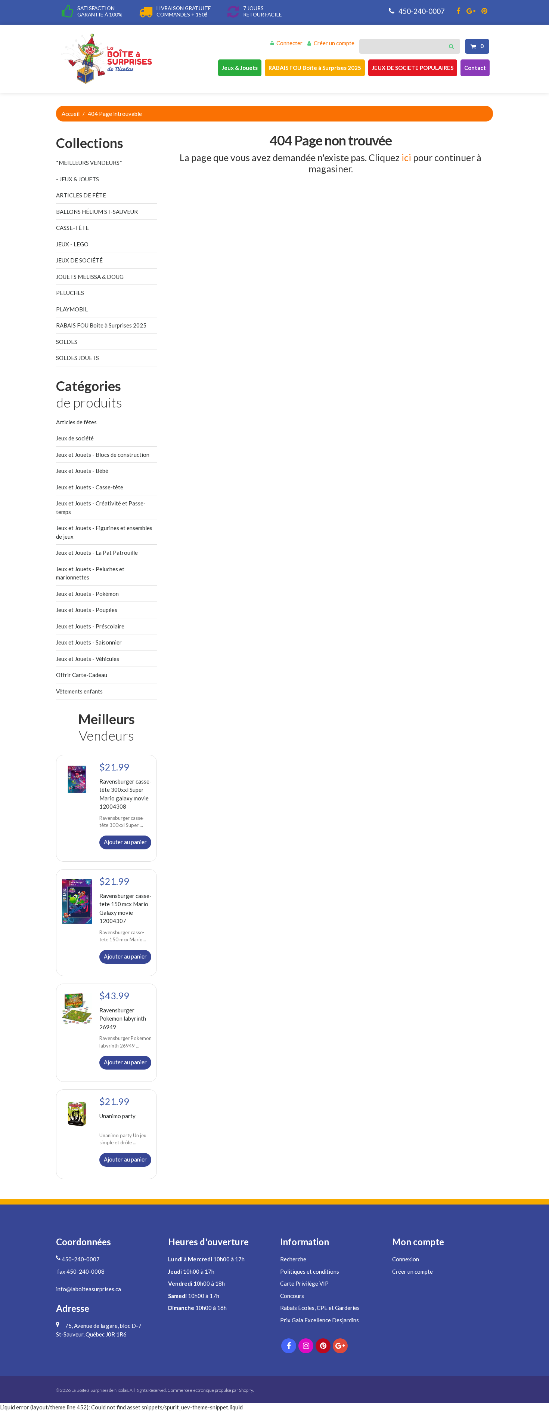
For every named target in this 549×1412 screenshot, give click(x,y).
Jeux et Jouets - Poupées (86, 609)
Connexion (405, 1259)
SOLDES (66, 341)
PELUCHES (70, 292)
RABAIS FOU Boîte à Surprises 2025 (315, 67)
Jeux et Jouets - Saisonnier (89, 642)
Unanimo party (117, 1116)
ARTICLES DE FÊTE (81, 195)
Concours (292, 1295)
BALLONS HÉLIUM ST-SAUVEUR (97, 211)
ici (406, 157)
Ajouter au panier (125, 842)
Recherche (293, 1259)
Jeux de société (75, 438)
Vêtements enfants (79, 691)
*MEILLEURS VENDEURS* (89, 162)
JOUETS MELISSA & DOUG (90, 276)
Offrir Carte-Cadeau (81, 674)
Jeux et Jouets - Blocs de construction (102, 454)
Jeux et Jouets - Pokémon (87, 593)
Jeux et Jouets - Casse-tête (89, 487)
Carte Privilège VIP (304, 1283)
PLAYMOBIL (72, 309)
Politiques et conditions (309, 1271)
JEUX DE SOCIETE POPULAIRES (412, 67)
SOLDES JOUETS (77, 357)
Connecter (289, 43)
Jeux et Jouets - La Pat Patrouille (97, 552)
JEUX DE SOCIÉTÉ (79, 260)
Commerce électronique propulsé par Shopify (210, 1390)
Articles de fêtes (76, 422)
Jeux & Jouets (240, 67)
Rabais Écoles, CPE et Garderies (320, 1307)
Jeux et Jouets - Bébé (82, 470)
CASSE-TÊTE (72, 227)
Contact (475, 67)
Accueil (71, 113)
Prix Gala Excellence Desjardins (319, 1320)
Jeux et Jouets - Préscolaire (90, 626)
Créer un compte (334, 43)
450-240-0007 (421, 11)
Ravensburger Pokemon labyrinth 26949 (122, 1018)
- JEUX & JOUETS (77, 179)
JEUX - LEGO (72, 244)
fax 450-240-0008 (80, 1271)
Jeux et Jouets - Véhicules (87, 658)
